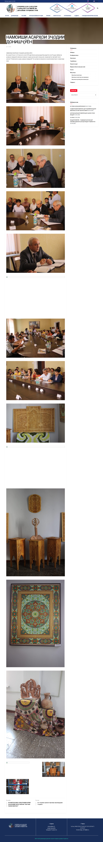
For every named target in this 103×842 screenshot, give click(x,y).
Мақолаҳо (73, 72)
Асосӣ (7, 15)
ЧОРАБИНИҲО (67, 15)
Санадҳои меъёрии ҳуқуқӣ (90, 15)
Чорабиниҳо (73, 61)
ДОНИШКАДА (14, 15)
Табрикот (72, 82)
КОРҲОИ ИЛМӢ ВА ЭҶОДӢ (36, 15)
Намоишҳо (73, 58)
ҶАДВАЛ (76, 15)
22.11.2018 (8, 46)
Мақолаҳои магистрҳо (77, 75)
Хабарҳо (72, 52)
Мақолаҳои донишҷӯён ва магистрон (80, 79)
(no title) (72, 117)
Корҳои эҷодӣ (73, 64)
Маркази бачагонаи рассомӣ (77, 66)
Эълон (72, 69)
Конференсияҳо (74, 55)
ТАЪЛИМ (23, 15)
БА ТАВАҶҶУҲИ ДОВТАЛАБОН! (78, 106)
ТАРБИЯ (48, 15)
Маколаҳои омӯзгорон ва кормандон (80, 77)
